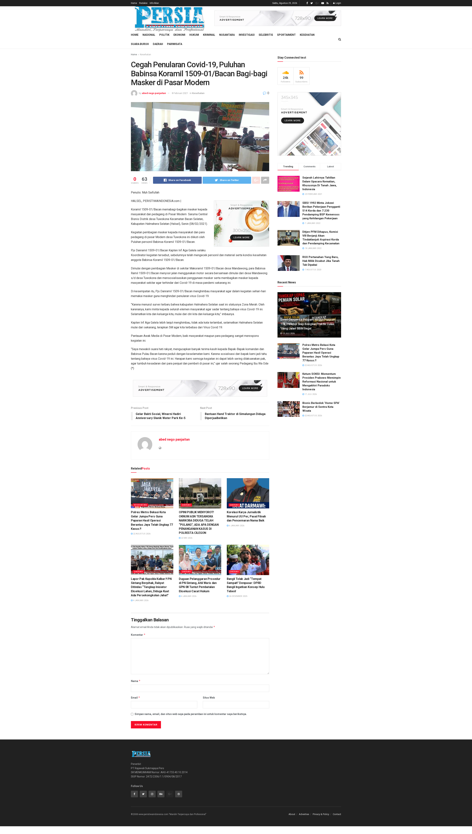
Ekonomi (179, 34)
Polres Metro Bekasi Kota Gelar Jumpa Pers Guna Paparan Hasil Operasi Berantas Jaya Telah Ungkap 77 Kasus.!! (152, 520)
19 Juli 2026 (288, 333)
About (292, 814)
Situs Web (209, 697)
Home (134, 3)
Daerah (158, 44)
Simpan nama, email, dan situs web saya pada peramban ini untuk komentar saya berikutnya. (191, 714)
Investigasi (247, 34)
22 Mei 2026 (186, 538)
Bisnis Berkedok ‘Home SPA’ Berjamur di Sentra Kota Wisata (321, 406)
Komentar (138, 634)
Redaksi (143, 3)
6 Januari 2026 (236, 525)
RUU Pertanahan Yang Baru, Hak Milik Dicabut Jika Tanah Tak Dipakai (321, 260)
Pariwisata (174, 44)
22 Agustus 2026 (141, 534)
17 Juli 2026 (310, 394)
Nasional (149, 34)
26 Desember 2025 (237, 596)
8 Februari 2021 (180, 93)
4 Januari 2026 (140, 600)
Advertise (304, 814)
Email (135, 697)
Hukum (194, 34)
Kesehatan (307, 34)
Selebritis (266, 34)
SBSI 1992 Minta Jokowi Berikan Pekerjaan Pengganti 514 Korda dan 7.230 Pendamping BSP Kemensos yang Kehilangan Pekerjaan (321, 210)
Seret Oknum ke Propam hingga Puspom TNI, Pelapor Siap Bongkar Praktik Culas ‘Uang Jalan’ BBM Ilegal (308, 324)
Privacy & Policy (321, 814)
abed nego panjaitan (154, 93)
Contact (337, 814)
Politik (164, 34)
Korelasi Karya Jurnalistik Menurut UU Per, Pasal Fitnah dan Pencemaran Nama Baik (246, 516)
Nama (135, 681)
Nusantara (227, 34)
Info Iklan (154, 3)
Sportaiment (286, 34)
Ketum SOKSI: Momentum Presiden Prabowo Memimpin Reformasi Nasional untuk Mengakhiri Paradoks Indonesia (321, 381)
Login (338, 3)
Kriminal (209, 34)
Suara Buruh (140, 44)
